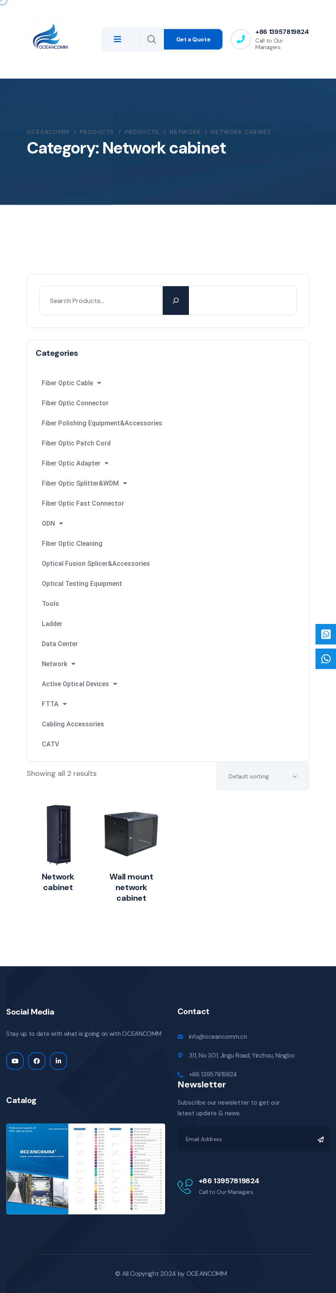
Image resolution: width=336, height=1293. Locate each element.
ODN (48, 523)
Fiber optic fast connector (83, 503)
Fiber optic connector (75, 403)
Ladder (52, 624)
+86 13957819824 (282, 31)
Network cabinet (58, 882)
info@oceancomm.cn (218, 1037)
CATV (50, 744)
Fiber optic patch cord (76, 443)
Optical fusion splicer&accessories (96, 563)
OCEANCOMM (206, 1273)
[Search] (176, 300)
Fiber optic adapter (71, 463)
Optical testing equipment (82, 584)
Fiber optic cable (67, 383)
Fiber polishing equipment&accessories (102, 423)
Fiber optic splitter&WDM (80, 483)
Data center (60, 644)
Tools (50, 604)
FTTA (50, 704)
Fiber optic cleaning (72, 543)
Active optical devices (75, 684)
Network (54, 664)
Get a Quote (193, 39)
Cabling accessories (73, 724)
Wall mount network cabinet (131, 887)
